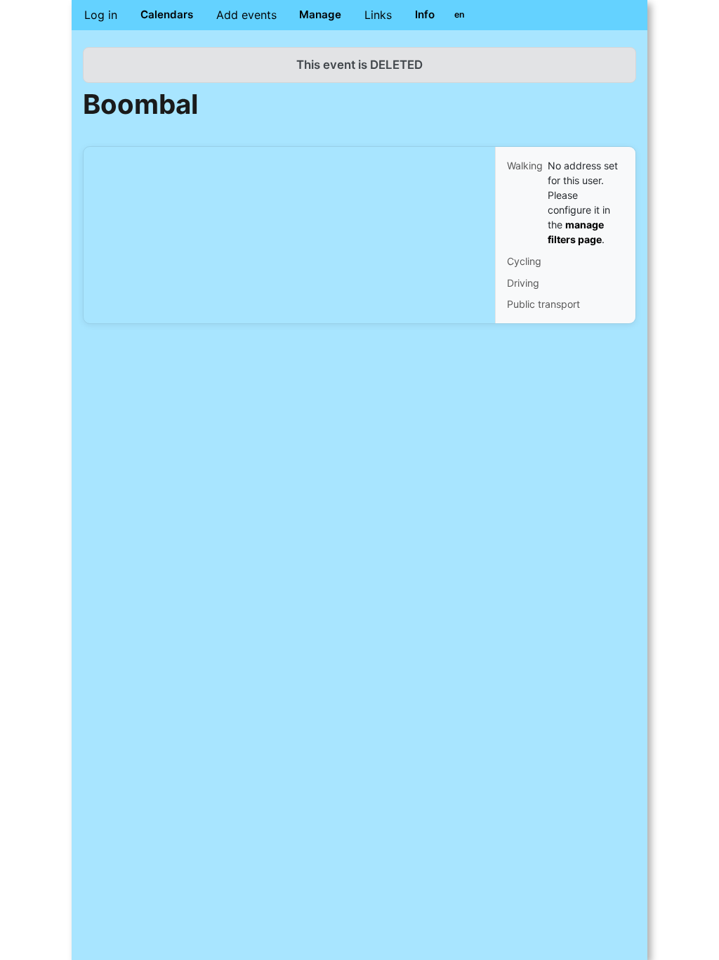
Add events (246, 15)
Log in (100, 15)
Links (378, 15)
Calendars (166, 14)
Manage (320, 14)
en (459, 14)
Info (425, 14)
